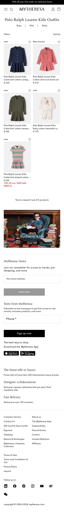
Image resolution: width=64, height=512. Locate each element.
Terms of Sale (10, 455)
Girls (32, 26)
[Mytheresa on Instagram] (33, 486)
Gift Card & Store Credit (16, 426)
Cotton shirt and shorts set (46, 80)
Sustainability (38, 426)
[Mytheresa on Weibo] (51, 486)
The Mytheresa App (42, 422)
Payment (8, 431)
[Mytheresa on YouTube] (42, 486)
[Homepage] (32, 9)
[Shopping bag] (59, 9)
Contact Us (9, 422)
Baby (44, 26)
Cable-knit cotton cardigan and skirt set (23, 80)
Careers (36, 435)
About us (36, 417)
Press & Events (39, 431)
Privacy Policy (10, 467)
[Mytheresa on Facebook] (15, 486)
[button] (29, 42)
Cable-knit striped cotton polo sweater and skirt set (29, 177)
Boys (19, 26)
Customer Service (12, 417)
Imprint (7, 471)
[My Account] (53, 9)
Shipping (8, 435)
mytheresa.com (36, 504)
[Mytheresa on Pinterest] (24, 486)
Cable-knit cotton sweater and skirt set (23, 129)
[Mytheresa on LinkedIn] (6, 486)
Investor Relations (40, 439)
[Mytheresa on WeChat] (6, 494)
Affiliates (36, 444)
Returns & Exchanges (14, 439)
